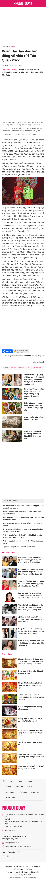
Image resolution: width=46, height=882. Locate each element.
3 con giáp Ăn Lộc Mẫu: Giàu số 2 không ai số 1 (30, 672)
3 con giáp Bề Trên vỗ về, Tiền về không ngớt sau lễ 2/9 (31, 767)
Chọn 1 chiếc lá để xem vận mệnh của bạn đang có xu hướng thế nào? (31, 697)
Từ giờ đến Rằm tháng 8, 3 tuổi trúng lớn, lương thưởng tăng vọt (30, 685)
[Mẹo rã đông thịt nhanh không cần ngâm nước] (9, 711)
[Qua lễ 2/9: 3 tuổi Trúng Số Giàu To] (9, 746)
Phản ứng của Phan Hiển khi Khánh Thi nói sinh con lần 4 (23, 542)
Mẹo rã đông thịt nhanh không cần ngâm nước (30, 708)
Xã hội (11, 781)
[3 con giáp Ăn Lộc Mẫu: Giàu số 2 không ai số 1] (9, 675)
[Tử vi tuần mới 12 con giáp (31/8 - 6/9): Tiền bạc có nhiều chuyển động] (9, 734)
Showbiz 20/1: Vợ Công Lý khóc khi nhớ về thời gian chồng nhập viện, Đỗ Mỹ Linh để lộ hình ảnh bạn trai (34, 379)
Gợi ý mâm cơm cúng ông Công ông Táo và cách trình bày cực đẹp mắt (33, 406)
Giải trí (13, 46)
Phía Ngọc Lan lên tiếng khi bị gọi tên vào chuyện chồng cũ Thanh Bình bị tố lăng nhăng (30, 559)
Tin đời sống (10, 798)
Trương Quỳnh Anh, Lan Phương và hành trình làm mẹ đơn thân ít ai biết (23, 530)
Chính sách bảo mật (30, 878)
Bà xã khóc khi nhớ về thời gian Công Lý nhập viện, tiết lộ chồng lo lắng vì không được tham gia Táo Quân (23, 123)
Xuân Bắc (37, 368)
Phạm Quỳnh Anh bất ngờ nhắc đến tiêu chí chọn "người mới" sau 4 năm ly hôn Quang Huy (30, 607)
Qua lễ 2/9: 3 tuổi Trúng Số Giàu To (30, 743)
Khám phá (35, 792)
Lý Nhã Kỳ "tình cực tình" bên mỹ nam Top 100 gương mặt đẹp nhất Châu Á (31, 619)
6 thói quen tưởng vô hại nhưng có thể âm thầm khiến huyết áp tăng (32, 434)
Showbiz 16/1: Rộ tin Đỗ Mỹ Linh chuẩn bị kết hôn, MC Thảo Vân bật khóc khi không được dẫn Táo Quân (23, 129)
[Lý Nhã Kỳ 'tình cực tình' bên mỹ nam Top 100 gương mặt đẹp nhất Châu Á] (9, 621)
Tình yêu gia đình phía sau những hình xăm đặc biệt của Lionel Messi (23, 518)
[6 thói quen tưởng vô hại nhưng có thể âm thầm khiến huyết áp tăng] (12, 436)
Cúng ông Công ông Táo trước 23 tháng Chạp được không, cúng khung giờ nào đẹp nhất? (34, 393)
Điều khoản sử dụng (16, 878)
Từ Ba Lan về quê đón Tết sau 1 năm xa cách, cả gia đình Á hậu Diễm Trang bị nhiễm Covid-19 (30, 571)
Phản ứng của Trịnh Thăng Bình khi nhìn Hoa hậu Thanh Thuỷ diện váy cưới (22, 536)
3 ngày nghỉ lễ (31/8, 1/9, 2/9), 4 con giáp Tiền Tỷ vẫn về (30, 720)
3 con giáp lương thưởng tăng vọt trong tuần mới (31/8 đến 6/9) (31, 755)
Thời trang (9, 792)
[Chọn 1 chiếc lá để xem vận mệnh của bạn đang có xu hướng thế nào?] (9, 699)
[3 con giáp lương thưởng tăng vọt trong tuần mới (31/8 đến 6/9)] (9, 758)
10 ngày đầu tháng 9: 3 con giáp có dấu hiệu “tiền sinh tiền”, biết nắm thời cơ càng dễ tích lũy (30, 661)
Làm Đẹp (8, 787)
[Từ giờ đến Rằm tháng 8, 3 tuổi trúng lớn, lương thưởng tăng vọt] (9, 687)
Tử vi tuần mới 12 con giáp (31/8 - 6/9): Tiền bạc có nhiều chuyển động (30, 733)
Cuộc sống (22, 792)
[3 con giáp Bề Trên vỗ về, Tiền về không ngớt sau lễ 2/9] (9, 770)
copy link (41, 356)
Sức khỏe (19, 787)
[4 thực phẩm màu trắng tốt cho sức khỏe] (12, 422)
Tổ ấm (20, 781)
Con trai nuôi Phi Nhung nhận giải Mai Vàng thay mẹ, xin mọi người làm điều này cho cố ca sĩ (30, 595)
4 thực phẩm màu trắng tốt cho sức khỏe (33, 418)
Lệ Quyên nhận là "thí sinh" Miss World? (19, 547)
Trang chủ (5, 46)
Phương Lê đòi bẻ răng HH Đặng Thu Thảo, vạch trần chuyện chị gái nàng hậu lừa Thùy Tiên (31, 583)
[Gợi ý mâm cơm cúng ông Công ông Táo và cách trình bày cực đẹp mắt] (12, 408)
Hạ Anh (41, 362)
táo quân (22, 368)
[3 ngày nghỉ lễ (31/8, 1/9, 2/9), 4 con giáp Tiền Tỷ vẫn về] (9, 722)
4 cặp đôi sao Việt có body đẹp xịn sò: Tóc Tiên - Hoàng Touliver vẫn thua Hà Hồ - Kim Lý (31, 631)
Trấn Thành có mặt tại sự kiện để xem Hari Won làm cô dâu (23, 524)
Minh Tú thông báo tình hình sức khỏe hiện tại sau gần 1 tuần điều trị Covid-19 (31, 643)
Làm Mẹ (29, 781)
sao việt (13, 368)
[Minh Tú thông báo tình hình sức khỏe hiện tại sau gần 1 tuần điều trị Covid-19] (9, 645)
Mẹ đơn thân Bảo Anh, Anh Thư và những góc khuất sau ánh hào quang (23, 507)
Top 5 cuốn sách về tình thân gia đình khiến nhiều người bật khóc (22, 513)
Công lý (29, 368)
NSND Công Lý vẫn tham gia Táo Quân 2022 (19, 134)
